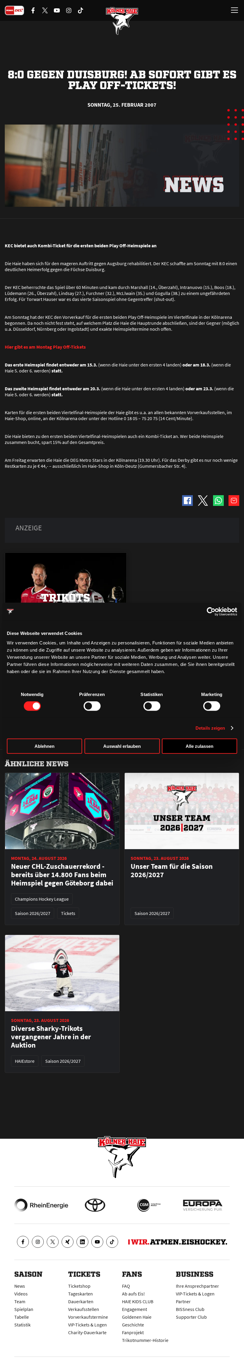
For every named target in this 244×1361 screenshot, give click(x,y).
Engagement (134, 1309)
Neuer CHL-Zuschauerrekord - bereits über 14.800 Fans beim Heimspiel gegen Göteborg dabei (62, 874)
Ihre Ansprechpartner (197, 1286)
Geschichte (133, 1325)
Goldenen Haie (136, 1317)
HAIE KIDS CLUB (137, 1301)
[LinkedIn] (82, 1242)
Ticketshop (79, 1286)
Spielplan (23, 1309)
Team (19, 1301)
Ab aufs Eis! (133, 1294)
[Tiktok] (112, 1242)
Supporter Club (191, 1317)
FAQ (126, 1286)
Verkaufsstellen (83, 1309)
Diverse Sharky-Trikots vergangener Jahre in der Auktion (51, 1036)
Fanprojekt (133, 1332)
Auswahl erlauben (122, 745)
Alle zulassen (199, 745)
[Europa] (203, 1205)
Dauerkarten (80, 1301)
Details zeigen (210, 728)
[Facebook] (23, 1242)
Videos (21, 1294)
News (19, 1286)
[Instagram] (38, 1242)
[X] (53, 1242)
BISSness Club (190, 1309)
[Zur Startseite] (122, 21)
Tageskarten (80, 1294)
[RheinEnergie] (41, 1205)
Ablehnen (44, 745)
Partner (183, 1301)
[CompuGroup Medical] (149, 1205)
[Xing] (67, 1242)
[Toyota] (95, 1205)
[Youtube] (97, 1242)
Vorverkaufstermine (88, 1317)
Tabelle (21, 1317)
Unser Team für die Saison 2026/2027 (172, 870)
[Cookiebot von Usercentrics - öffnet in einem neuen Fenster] (211, 611)
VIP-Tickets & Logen (87, 1325)
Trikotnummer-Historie (145, 1340)
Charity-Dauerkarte (87, 1332)
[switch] (92, 706)
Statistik (22, 1325)
